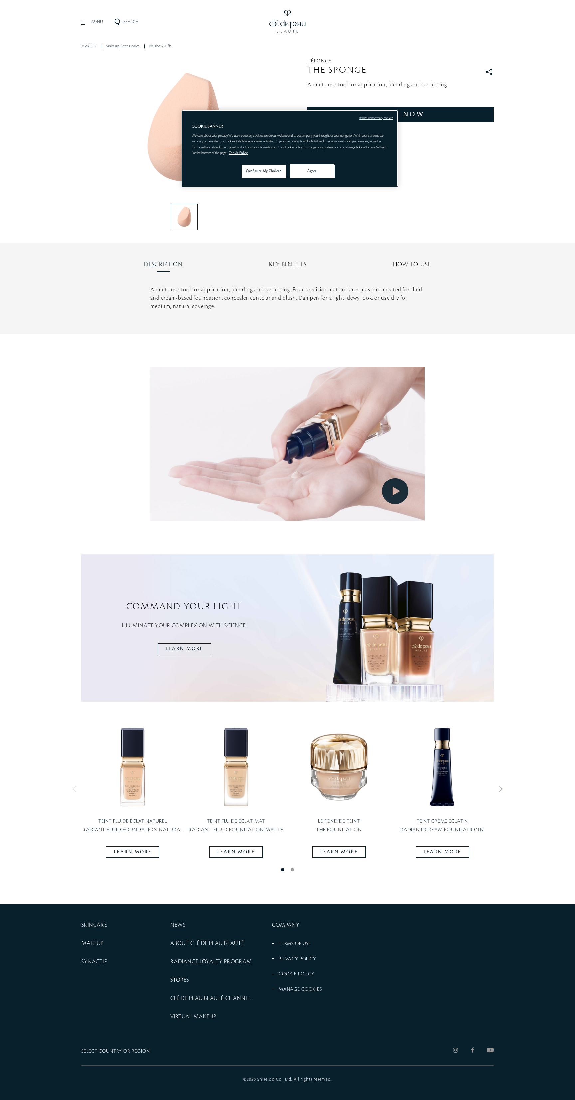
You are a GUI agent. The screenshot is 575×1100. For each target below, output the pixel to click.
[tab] (163, 265)
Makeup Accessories (123, 46)
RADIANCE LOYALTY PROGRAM (211, 962)
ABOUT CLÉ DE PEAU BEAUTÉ (207, 943)
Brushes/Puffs (160, 46)
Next (499, 789)
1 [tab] (282, 869)
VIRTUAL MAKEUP (193, 1017)
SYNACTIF (94, 962)
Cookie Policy (238, 153)
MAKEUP (88, 46)
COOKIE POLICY (297, 974)
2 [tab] (292, 869)
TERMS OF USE (295, 943)
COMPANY (286, 925)
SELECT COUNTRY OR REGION (115, 1051)
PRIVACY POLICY (297, 959)
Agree (312, 171)
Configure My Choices (263, 171)
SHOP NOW (401, 114)
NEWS (178, 925)
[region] (290, 148)
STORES (179, 980)
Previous (76, 789)
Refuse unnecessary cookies (376, 118)
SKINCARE (94, 925)
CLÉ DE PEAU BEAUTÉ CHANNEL (210, 998)
